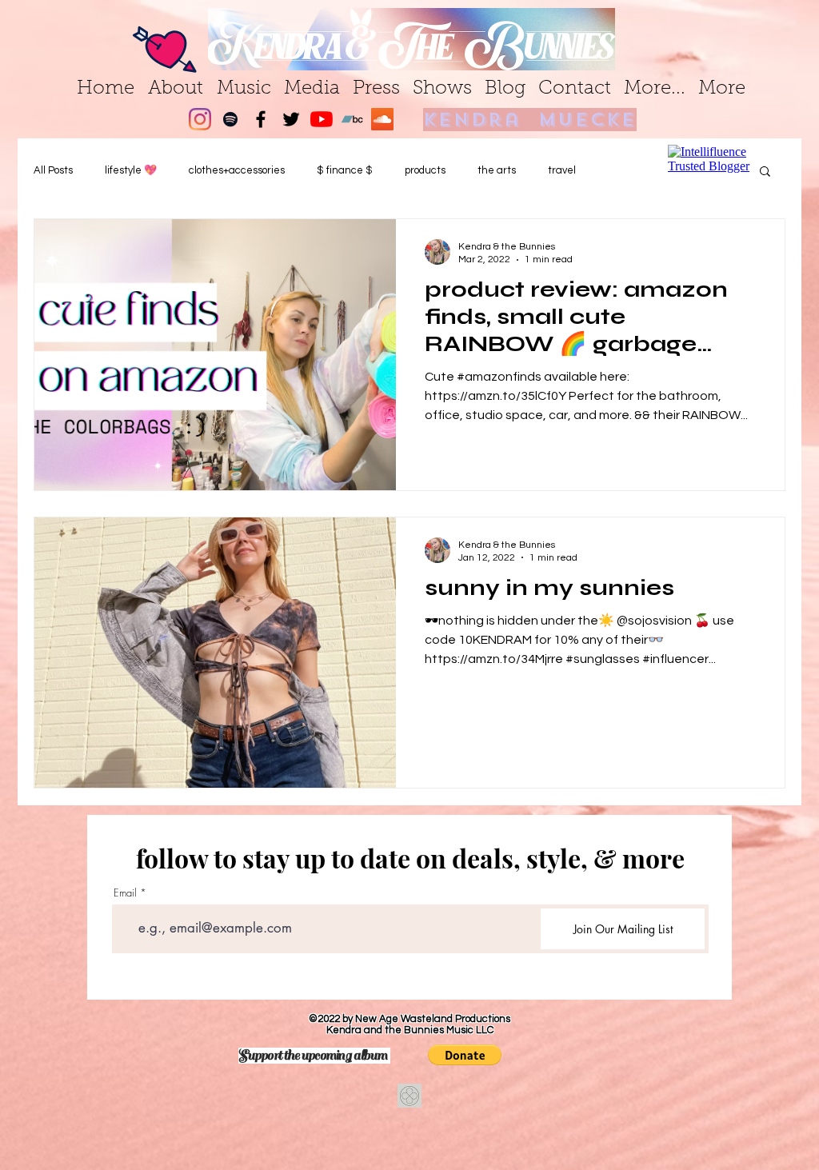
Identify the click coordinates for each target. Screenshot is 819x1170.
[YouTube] (321, 119)
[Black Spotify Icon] (230, 119)
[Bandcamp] (352, 119)
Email (125, 893)
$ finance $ (345, 170)
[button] (464, 1054)
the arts (496, 170)
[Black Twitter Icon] (291, 119)
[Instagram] (200, 119)
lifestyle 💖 (131, 170)
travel (562, 170)
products (425, 170)
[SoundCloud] (382, 119)
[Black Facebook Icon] (261, 119)
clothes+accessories (237, 170)
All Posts (53, 170)
